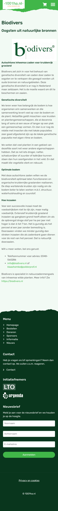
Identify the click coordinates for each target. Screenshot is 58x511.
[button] (53, 4)
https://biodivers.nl (12, 281)
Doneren (11, 332)
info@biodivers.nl (17, 263)
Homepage (13, 325)
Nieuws (11, 342)
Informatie (12, 339)
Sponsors (12, 335)
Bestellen (12, 328)
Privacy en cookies (29, 480)
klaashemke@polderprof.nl (22, 266)
